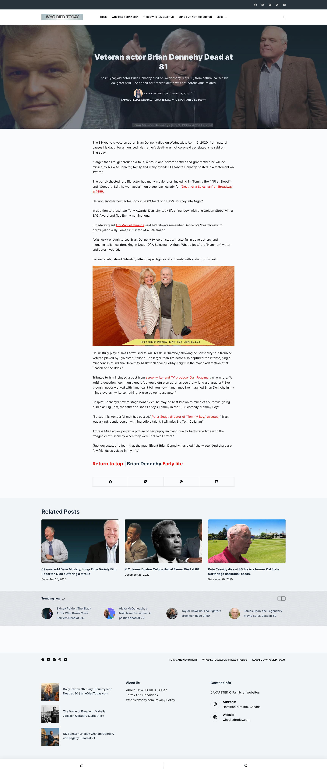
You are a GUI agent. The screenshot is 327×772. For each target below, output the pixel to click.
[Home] (81, 765)
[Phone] (245, 765)
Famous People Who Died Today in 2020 (145, 99)
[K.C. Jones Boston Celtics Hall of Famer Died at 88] (163, 541)
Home (103, 17)
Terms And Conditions (183, 659)
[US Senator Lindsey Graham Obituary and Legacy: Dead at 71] (50, 737)
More (220, 17)
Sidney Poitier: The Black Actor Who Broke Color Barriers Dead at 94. (74, 613)
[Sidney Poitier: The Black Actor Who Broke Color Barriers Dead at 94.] (47, 613)
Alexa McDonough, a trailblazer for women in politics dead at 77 (135, 613)
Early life (173, 463)
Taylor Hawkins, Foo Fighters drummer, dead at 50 (201, 613)
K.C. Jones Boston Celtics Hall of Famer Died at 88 (162, 569)
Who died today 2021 (125, 17)
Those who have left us (158, 17)
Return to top (108, 463)
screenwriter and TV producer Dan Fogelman (178, 377)
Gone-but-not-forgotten (195, 17)
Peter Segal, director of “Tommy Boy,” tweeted (185, 416)
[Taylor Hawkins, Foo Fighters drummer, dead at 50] (172, 613)
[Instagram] (270, 5)
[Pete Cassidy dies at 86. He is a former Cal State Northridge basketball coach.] (247, 541)
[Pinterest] (277, 5)
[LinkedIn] (216, 482)
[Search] (284, 17)
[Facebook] (255, 5)
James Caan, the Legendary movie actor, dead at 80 (263, 613)
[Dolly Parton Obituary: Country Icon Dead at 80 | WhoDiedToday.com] (50, 692)
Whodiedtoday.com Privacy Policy (224, 659)
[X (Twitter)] (263, 5)
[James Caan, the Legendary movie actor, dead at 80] (234, 613)
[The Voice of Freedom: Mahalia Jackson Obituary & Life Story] (50, 714)
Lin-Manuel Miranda (130, 225)
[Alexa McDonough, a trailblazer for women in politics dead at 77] (109, 613)
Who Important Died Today (188, 99)
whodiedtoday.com (236, 719)
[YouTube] (284, 5)
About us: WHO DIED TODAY (269, 659)
